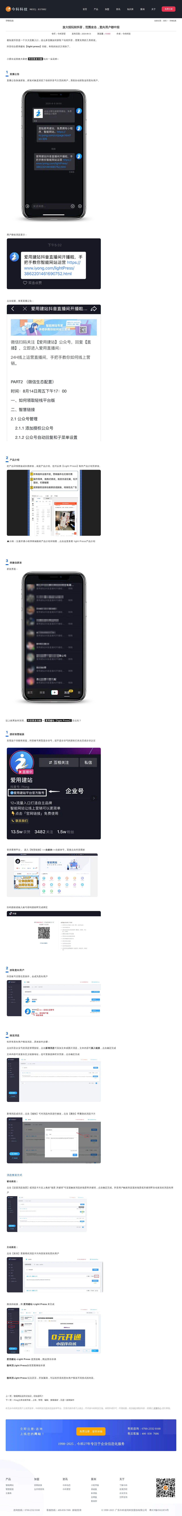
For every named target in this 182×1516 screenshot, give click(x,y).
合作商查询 (39, 1489)
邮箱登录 (76, 1510)
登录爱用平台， (15, 849)
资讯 (65, 1479)
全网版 (94, 1497)
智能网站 (10, 1485)
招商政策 (38, 1485)
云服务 (9, 1493)
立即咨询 (123, 1497)
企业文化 (123, 1493)
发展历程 (123, 1489)
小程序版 (95, 1485)
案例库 (94, 1501)
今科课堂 (67, 1489)
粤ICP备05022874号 (159, 1510)
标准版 (94, 1493)
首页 (165, 21)
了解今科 (123, 1485)
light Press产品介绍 (84, 541)
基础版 (94, 1489)
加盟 (36, 1479)
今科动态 (67, 1485)
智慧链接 (10, 1489)
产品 (8, 1479)
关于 (122, 1479)
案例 (93, 1479)
